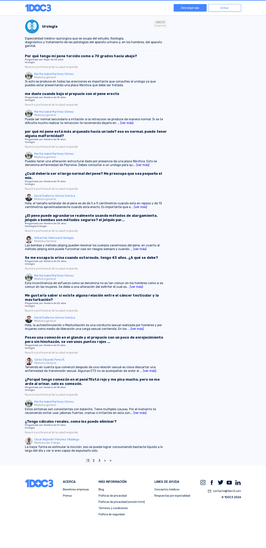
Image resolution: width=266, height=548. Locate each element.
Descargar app (190, 8)
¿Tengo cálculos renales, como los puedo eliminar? (70, 421)
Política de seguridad (112, 514)
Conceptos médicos (167, 489)
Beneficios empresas (76, 489)
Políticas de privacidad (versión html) (122, 502)
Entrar (225, 8)
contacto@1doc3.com (224, 491)
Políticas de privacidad (113, 495)
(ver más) (126, 123)
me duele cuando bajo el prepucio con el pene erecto (72, 94)
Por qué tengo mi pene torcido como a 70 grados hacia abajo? (81, 56)
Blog (101, 489)
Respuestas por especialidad (172, 495)
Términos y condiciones (113, 508)
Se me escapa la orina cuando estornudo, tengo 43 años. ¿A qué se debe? (91, 258)
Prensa (67, 495)
